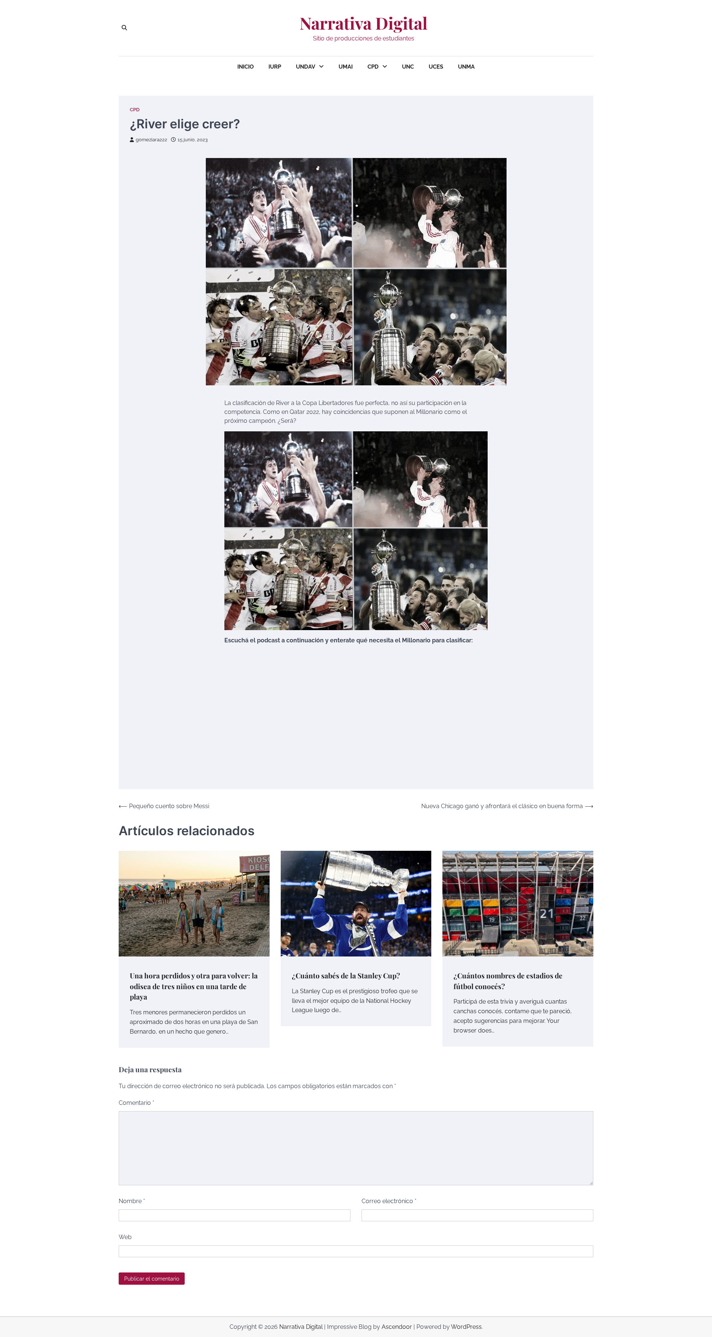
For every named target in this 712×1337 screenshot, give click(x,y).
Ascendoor (397, 1326)
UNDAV (305, 66)
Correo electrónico (389, 1201)
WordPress (466, 1326)
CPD (373, 66)
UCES (436, 66)
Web (125, 1237)
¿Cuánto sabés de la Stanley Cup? (346, 975)
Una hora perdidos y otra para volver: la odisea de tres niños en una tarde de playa (194, 986)
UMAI (346, 66)
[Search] (124, 27)
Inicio (245, 66)
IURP (274, 66)
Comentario (136, 1102)
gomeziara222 (151, 139)
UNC (408, 66)
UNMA (466, 66)
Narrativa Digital (364, 23)
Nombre (132, 1201)
